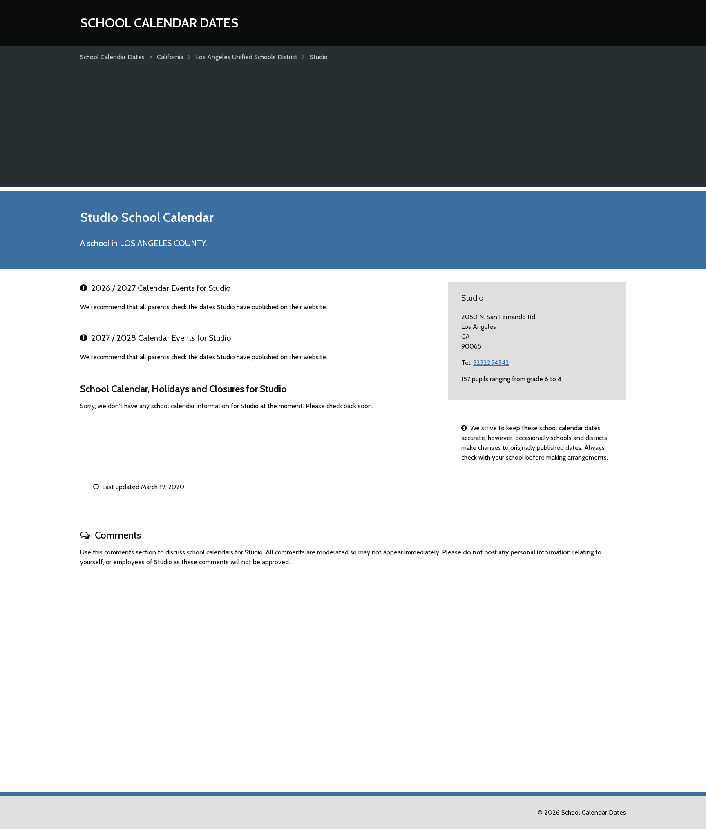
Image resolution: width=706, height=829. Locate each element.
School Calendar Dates (159, 23)
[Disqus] (353, 676)
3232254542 (491, 362)
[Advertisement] (353, 130)
